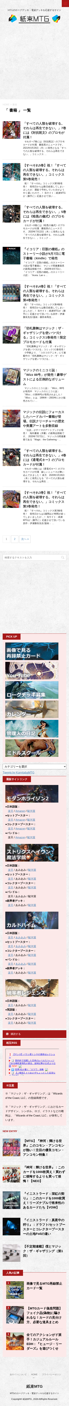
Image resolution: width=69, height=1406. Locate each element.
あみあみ (20, 937)
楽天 (10, 810)
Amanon (20, 810)
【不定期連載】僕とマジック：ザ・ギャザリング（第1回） (43, 1251)
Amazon (20, 819)
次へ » (25, 538)
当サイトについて (18, 1374)
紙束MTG (34, 1386)
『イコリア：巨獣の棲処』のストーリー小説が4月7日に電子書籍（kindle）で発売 (44, 253)
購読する (15, 1034)
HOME (34, 1374)
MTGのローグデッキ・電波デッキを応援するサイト (34, 1393)
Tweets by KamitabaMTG (18, 772)
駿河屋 (31, 810)
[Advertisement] (34, 63)
